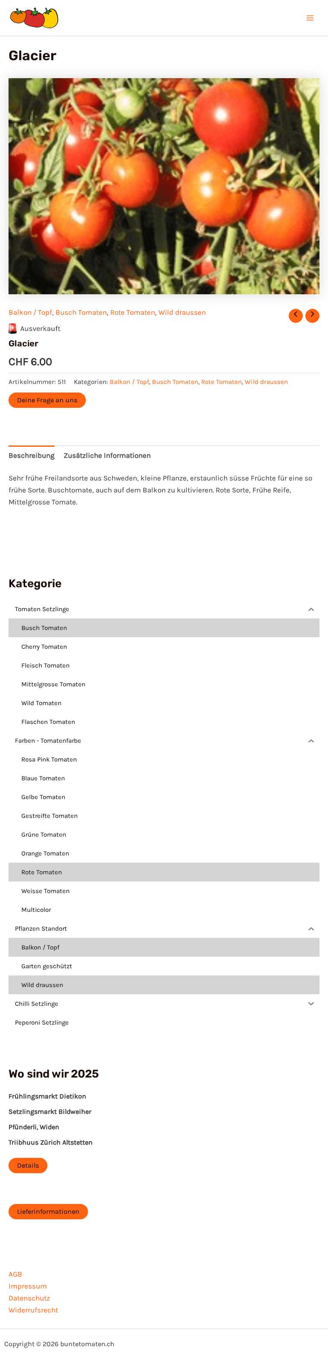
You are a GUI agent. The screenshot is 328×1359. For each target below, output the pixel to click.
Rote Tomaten (132, 312)
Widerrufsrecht (33, 1310)
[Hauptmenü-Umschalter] (310, 18)
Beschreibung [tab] (32, 455)
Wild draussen (182, 312)
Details (28, 1165)
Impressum (28, 1286)
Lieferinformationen (48, 1211)
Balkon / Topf (30, 312)
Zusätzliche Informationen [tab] (107, 455)
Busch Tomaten (81, 312)
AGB (15, 1274)
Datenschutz (29, 1298)
